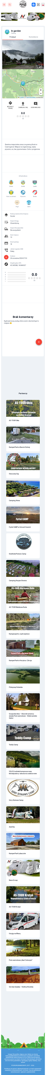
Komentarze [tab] (33, 37)
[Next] (40, 54)
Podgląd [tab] (12, 37)
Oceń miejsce (35, 107)
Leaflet (21, 97)
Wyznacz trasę (10, 107)
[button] (23, 84)
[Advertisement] (23, 130)
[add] (39, 342)
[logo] (23, 4)
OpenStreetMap (31, 97)
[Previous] (5, 54)
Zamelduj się (23, 107)
